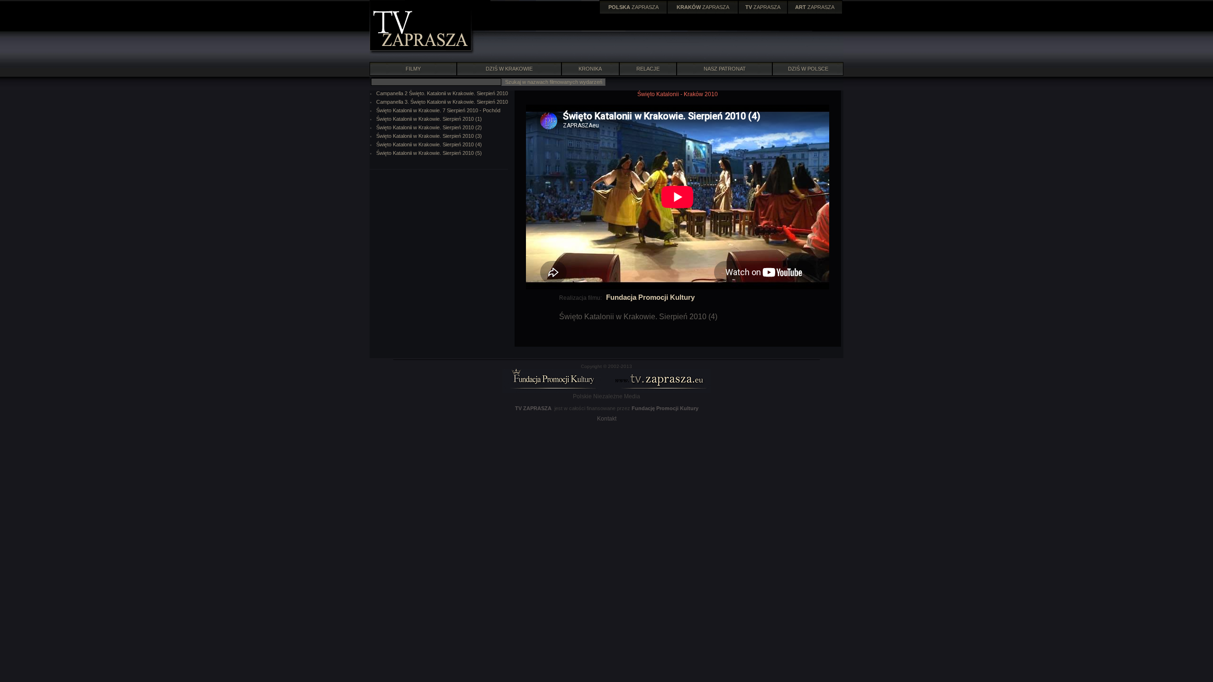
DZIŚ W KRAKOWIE (509, 69)
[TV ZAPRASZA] (422, 52)
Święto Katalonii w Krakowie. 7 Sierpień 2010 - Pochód (438, 110)
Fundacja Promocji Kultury (650, 297)
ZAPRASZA (633, 7)
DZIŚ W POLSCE (808, 69)
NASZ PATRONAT (725, 69)
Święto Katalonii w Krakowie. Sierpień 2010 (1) (429, 119)
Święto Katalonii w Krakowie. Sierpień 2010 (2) (429, 127)
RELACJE (648, 69)
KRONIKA (590, 69)
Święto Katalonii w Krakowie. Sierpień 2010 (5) (429, 153)
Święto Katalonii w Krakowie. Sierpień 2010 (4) (429, 144)
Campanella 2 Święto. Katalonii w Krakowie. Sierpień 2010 (442, 93)
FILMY (413, 69)
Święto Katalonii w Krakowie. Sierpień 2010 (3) (429, 136)
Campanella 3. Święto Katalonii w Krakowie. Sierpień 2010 (442, 102)
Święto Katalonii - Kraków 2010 (677, 94)
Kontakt (606, 418)
